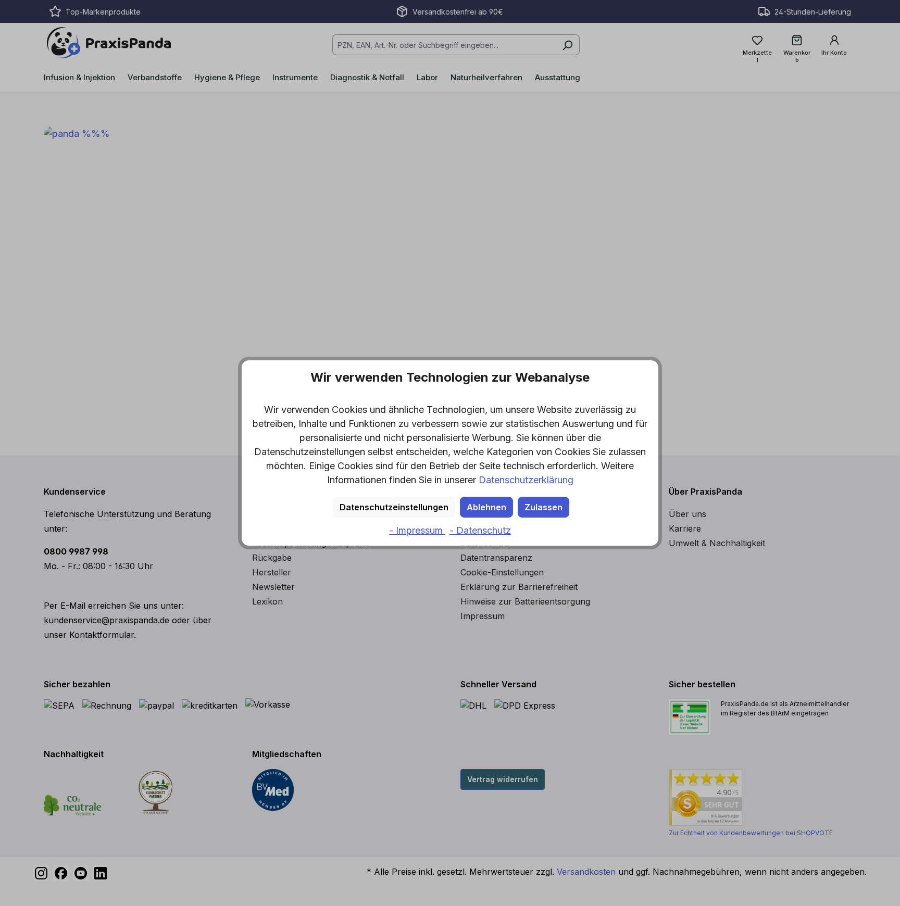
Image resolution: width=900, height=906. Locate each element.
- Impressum (417, 530)
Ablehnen (486, 507)
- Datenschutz (480, 530)
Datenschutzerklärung (526, 479)
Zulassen (543, 507)
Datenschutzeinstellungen (394, 507)
